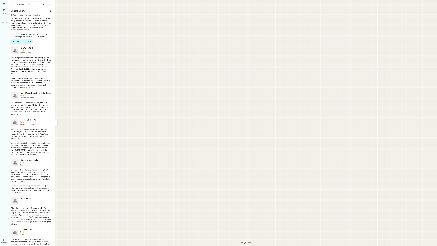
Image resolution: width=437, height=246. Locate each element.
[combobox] (29, 4)
